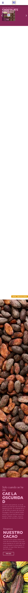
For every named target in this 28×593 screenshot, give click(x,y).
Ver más (8, 553)
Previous (2, 15)
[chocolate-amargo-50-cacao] (14, 15)
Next (26, 15)
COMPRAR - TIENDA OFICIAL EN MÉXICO (19, 296)
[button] (3, 2)
